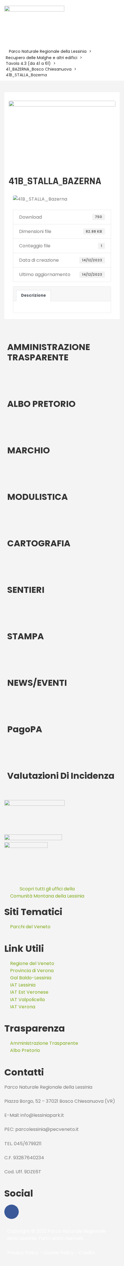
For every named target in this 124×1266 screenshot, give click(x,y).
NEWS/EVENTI (37, 683)
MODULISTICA (37, 497)
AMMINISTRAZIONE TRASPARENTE (48, 352)
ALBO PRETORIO (41, 404)
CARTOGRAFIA (38, 543)
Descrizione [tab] (33, 295)
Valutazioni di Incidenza (60, 776)
